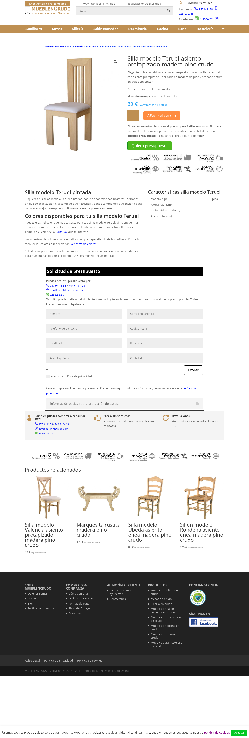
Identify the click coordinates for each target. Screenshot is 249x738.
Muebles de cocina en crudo (165, 627)
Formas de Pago (79, 603)
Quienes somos (38, 593)
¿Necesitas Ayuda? (200, 2)
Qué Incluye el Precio (82, 598)
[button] (115, 61)
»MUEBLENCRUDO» (57, 46)
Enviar (193, 370)
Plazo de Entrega (79, 608)
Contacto (33, 598)
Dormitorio (137, 28)
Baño (182, 28)
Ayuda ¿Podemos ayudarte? (121, 592)
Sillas (92, 46)
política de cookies (217, 732)
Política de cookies (89, 660)
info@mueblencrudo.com (66, 290)
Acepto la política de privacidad (71, 376)
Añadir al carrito (161, 115)
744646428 (186, 14)
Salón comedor (105, 28)
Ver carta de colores (83, 244)
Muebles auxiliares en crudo (165, 592)
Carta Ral (62, 232)
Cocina (162, 28)
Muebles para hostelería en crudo (167, 644)
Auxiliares (33, 28)
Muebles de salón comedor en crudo (163, 610)
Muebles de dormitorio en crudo (166, 618)
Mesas (57, 28)
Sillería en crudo (161, 604)
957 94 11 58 (58, 285)
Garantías (75, 613)
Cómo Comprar (78, 593)
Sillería (77, 28)
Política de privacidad (42, 608)
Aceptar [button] (239, 732)
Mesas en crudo (161, 599)
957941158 (206, 9)
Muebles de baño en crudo (164, 635)
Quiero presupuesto (150, 145)
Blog (30, 603)
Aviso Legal (32, 660)
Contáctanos (118, 599)
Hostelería (205, 28)
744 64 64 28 (77, 285)
